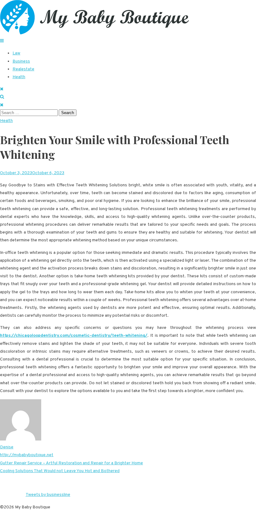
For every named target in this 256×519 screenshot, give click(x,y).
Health (18, 77)
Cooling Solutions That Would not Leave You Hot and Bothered (60, 471)
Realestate (23, 69)
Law (16, 53)
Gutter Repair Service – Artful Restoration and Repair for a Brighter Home (71, 463)
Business (21, 61)
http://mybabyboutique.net (26, 455)
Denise (6, 447)
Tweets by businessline (48, 494)
